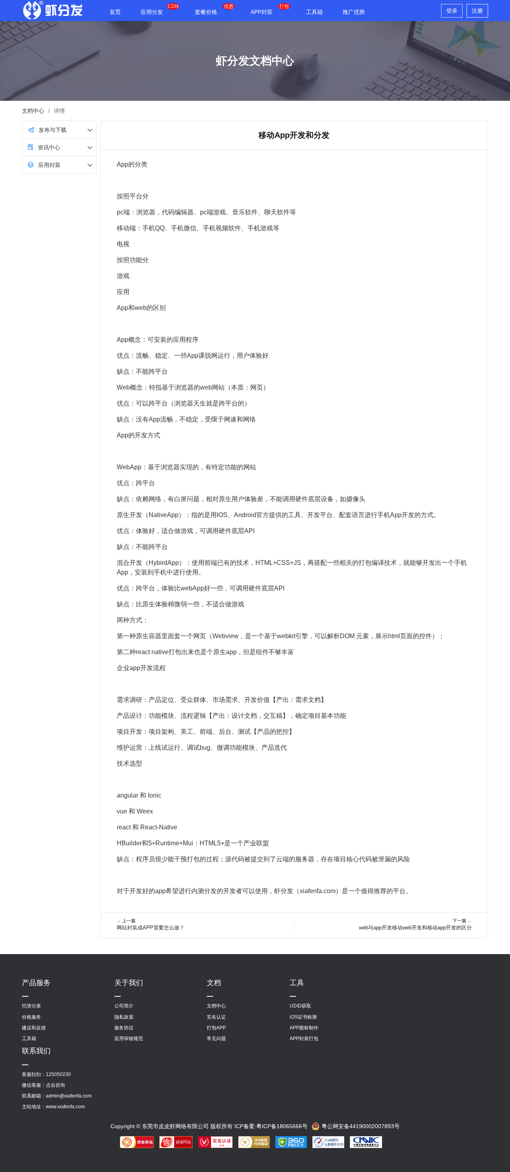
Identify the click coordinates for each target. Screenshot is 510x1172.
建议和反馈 (34, 1028)
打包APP (216, 1028)
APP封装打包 (304, 1038)
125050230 (58, 1074)
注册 (477, 11)
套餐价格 (206, 12)
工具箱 (314, 12)
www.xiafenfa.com (65, 1106)
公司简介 (123, 1006)
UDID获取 (300, 1006)
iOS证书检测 (303, 1017)
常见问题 (216, 1038)
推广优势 (354, 12)
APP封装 (262, 12)
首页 (115, 12)
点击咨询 (55, 1085)
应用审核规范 (128, 1038)
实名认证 (216, 1017)
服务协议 (123, 1028)
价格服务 (31, 1017)
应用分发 (152, 12)
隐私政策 (123, 1017)
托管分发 (31, 1006)
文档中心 (33, 111)
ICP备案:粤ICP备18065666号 (271, 1126)
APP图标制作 (304, 1028)
